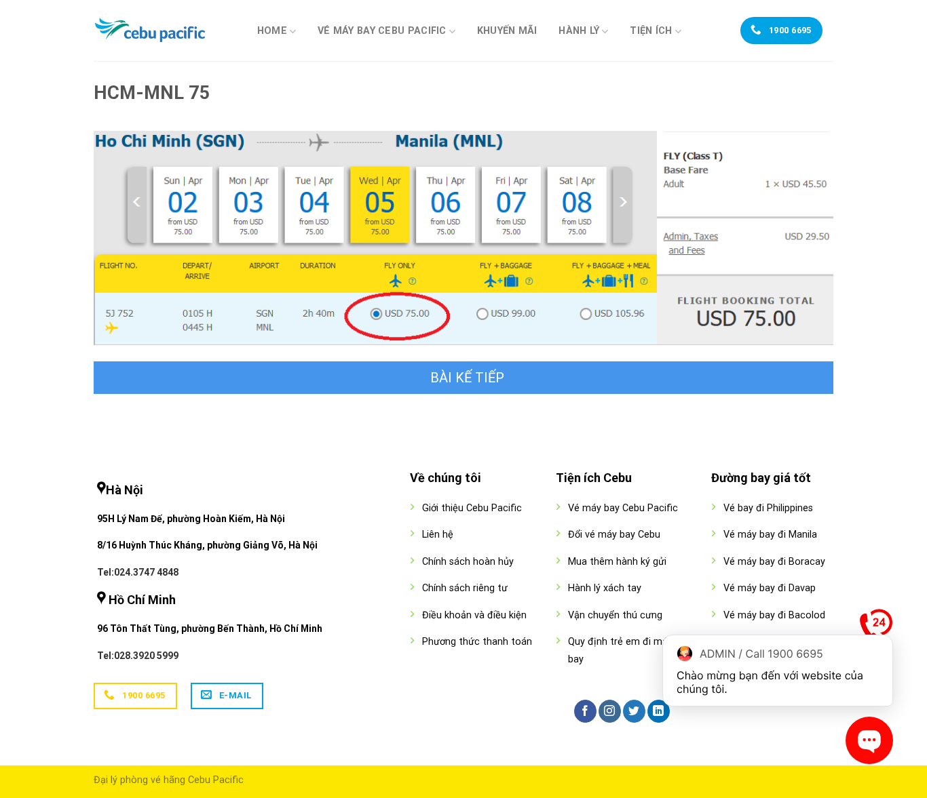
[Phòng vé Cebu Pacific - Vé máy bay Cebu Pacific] (161, 30)
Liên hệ (437, 534)
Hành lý (579, 31)
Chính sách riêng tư (465, 588)
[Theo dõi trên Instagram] (610, 711)
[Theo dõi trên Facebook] (585, 711)
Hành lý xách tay (604, 588)
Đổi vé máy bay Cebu (614, 534)
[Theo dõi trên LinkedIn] (658, 711)
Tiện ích (651, 31)
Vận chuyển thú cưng (615, 615)
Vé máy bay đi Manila (770, 534)
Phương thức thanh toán (477, 641)
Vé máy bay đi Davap (769, 588)
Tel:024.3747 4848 (137, 572)
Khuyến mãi (507, 31)
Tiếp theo (463, 377)
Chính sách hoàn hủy (468, 561)
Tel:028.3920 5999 (137, 655)
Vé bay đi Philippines (768, 508)
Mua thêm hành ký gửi (617, 561)
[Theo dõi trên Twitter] (634, 711)
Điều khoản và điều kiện (474, 615)
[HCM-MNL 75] (463, 237)
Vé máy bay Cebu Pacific (382, 31)
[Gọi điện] (876, 628)
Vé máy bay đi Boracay (774, 561)
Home (272, 31)
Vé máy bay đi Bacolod (774, 615)
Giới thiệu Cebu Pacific (472, 508)
